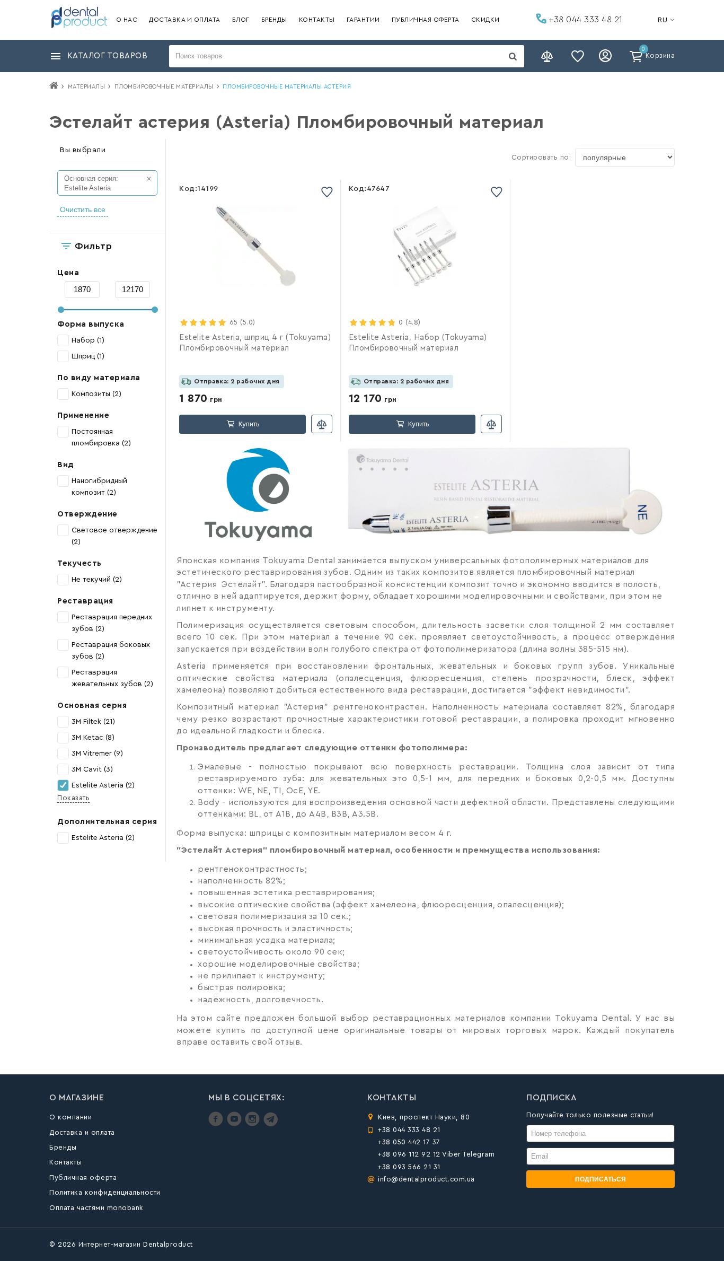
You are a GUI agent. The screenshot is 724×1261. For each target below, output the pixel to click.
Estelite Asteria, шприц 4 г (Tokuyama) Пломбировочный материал (255, 343)
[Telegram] (270, 1123)
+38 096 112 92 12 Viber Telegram (436, 1154)
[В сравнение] (321, 424)
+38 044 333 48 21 (584, 19)
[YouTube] (235, 1123)
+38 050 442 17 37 (409, 1142)
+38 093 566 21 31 (409, 1166)
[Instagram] (253, 1123)
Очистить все (82, 209)
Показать (73, 797)
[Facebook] (217, 1123)
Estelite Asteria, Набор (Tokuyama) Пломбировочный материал (418, 343)
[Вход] (607, 56)
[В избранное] (327, 191)
